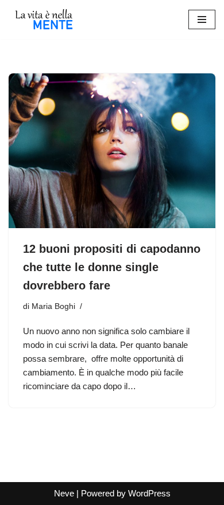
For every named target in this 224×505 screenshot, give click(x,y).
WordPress (149, 493)
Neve (64, 493)
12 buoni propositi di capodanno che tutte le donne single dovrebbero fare (111, 267)
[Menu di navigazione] (201, 19)
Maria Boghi (53, 306)
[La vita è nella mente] (43, 19)
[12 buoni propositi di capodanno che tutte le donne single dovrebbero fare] (112, 150)
